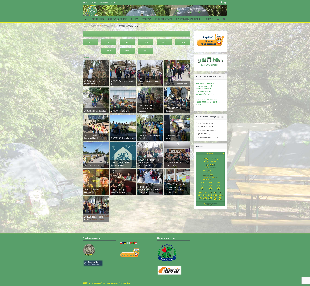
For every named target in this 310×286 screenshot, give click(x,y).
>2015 (199, 105)
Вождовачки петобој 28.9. (208, 137)
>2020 (198, 102)
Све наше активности (205, 83)
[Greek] (128, 243)
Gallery (86, 58)
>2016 (220, 102)
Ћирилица (103, 2)
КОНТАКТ (209, 19)
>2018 (209, 102)
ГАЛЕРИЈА (146, 19)
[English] (123, 243)
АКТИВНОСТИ (98, 19)
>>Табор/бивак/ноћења (206, 94)
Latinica (113, 2)
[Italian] (134, 243)
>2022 (209, 99)
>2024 (198, 99)
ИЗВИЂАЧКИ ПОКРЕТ (117, 19)
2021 (127, 42)
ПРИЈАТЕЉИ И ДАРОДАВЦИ (188, 19)
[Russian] (121, 243)
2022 (109, 42)
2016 (127, 51)
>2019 (203, 102)
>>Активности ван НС (205, 88)
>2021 (214, 99)
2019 (164, 42)
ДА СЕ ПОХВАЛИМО (163, 19)
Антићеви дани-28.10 (206, 123)
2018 (183, 42)
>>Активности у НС (204, 86)
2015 (146, 51)
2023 (90, 42)
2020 (146, 42)
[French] (130, 243)
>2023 (204, 99)
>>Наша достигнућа (204, 91)
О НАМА (134, 19)
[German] (125, 243)
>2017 (215, 102)
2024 (136, 33)
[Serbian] (136, 243)
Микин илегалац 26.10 (206, 126)
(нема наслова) (204, 134)
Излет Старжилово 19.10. (207, 130)
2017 (109, 51)
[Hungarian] (132, 243)
